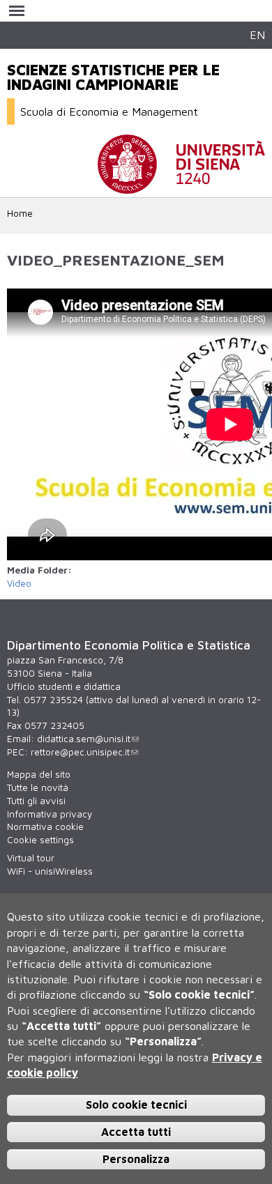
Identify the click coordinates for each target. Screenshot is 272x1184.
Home (20, 213)
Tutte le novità (37, 787)
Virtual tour (30, 857)
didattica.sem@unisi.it (83, 738)
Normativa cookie (45, 826)
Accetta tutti (136, 1131)
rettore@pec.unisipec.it (80, 752)
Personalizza (136, 1159)
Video (19, 583)
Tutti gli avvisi (36, 800)
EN (257, 34)
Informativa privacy (49, 814)
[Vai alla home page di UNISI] (181, 186)
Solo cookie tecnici (136, 1104)
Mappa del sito (38, 774)
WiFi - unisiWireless (50, 871)
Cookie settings (40, 839)
